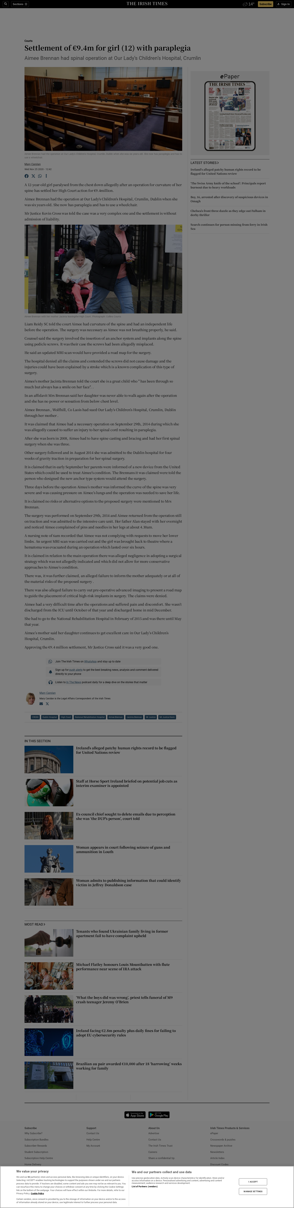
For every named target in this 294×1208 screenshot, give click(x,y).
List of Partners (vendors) (145, 1186)
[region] (147, 1187)
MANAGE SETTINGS (253, 1191)
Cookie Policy (37, 1193)
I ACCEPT (253, 1182)
